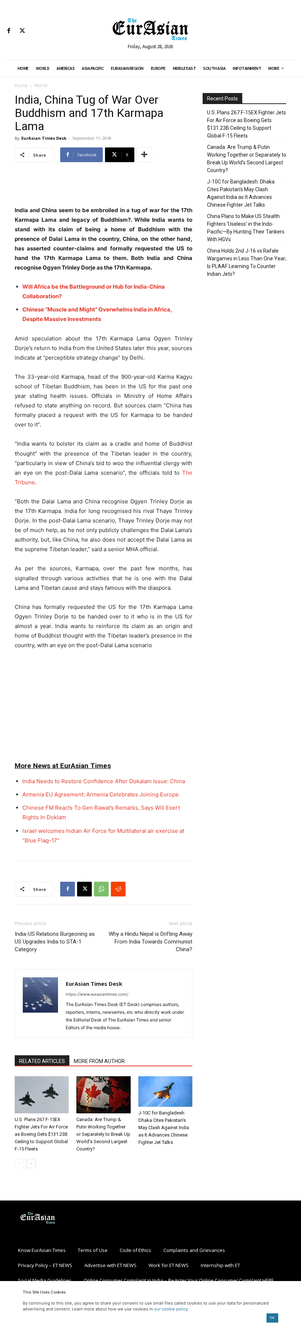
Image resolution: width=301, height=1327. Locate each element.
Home (21, 85)
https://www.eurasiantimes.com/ (97, 994)
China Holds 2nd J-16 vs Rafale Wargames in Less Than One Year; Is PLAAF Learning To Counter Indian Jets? (246, 262)
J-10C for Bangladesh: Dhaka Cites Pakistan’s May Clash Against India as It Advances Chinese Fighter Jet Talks (163, 1127)
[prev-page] (19, 1163)
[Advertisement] (103, 187)
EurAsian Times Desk (43, 138)
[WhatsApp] (101, 889)
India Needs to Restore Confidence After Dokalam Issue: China (103, 781)
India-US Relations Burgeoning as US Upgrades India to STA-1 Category (55, 942)
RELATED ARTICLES (42, 1061)
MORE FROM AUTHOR (99, 1061)
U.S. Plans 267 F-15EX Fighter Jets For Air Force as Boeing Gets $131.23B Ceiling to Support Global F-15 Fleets (41, 1134)
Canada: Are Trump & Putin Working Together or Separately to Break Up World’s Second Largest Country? (103, 1134)
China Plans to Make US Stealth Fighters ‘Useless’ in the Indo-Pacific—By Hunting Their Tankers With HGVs (245, 227)
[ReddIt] (118, 889)
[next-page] (31, 1163)
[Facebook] (9, 31)
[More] (144, 154)
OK (272, 1318)
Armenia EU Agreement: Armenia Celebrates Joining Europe (100, 794)
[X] (22, 31)
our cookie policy (171, 1309)
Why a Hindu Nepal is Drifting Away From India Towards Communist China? (150, 942)
